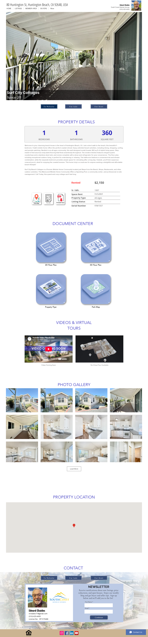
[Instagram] (62, 633)
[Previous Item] (9, 56)
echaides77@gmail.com (38, 613)
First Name (88, 602)
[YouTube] (76, 633)
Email (86, 608)
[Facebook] (67, 633)
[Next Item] (138, 56)
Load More (74, 469)
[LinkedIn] (71, 633)
